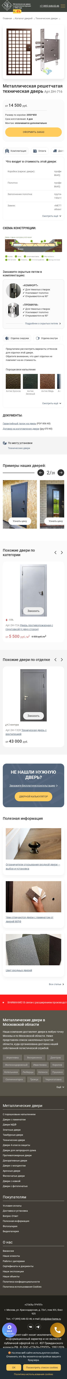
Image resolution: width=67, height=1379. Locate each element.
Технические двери (19, 448)
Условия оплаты (12, 1205)
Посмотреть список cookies (42, 1367)
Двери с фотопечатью (15, 1186)
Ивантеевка (40, 1064)
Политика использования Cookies (22, 1286)
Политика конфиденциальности (21, 1281)
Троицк (34, 1079)
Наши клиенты (11, 1256)
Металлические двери (22, 1105)
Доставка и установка (15, 1210)
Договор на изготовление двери (21, 428)
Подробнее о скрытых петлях (41, 323)
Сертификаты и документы (18, 1266)
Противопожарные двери (17, 1155)
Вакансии (8, 1250)
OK (13, 1367)
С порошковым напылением (19, 1114)
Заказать (33, 611)
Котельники (11, 1072)
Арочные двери (11, 1170)
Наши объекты (11, 1276)
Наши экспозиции (13, 1271)
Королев (57, 1064)
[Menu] (63, 6)
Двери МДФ (9, 1124)
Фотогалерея (10, 1226)
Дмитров (55, 1057)
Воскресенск (34, 1057)
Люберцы (28, 1072)
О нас (7, 1242)
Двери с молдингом (14, 1165)
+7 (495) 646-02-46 (49, 6)
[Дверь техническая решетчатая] (19, 52)
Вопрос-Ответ (10, 1216)
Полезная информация (16, 1221)
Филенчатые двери (14, 1175)
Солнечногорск (14, 1079)
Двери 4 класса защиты (16, 1145)
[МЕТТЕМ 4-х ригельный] (47, 52)
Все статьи (55, 984)
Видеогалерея (11, 1231)
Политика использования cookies (33, 1374)
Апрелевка (12, 1057)
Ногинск (43, 1072)
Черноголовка (53, 1079)
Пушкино (57, 1072)
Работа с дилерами (14, 1261)
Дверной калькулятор (33, 796)
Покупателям (14, 1197)
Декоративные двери (15, 1160)
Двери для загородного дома (19, 1150)
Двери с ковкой (11, 1181)
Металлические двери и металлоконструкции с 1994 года (22, 6)
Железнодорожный (16, 1064)
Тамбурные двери (13, 1134)
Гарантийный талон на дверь (19, 423)
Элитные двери (12, 1129)
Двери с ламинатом (14, 1119)
